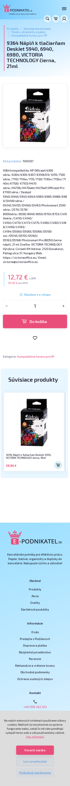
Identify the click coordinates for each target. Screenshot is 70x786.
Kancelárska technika (37, 28)
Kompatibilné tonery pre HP (29, 35)
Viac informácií (35, 736)
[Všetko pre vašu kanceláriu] (17, 8)
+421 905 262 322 (35, 707)
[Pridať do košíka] (58, 465)
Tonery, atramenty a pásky (28, 32)
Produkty (13, 28)
